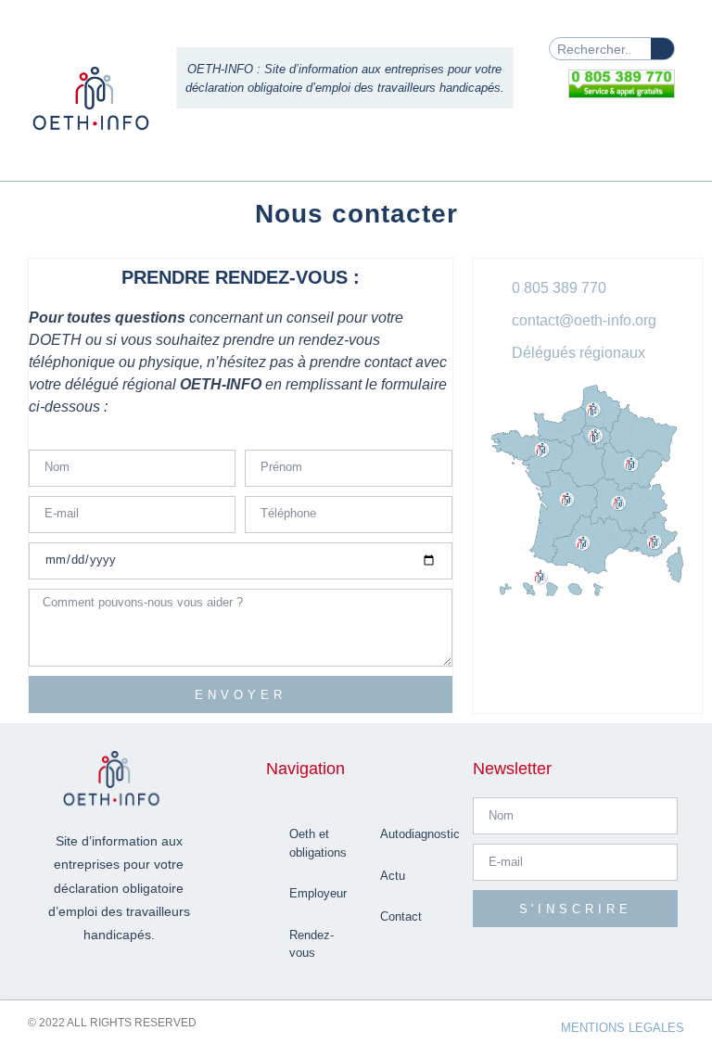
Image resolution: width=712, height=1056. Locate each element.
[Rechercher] (662, 48)
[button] (660, 135)
